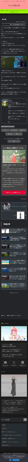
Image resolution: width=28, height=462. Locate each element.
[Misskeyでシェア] (23, 381)
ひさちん (10, 101)
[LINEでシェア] (23, 385)
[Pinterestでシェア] (8, 389)
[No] (26, 457)
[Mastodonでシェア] (11, 381)
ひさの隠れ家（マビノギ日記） (8, 126)
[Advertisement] (14, 303)
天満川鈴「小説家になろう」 (9, 438)
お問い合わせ (5, 445)
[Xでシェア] (5, 381)
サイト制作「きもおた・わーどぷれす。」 (12, 435)
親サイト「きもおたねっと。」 (9, 432)
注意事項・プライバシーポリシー (10, 442)
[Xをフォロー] (9, 122)
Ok (10, 460)
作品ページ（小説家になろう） (14, 192)
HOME (3, 425)
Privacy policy (16, 460)
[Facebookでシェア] (5, 385)
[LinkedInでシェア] (14, 389)
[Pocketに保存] (17, 385)
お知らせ (4, 428)
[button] (18, 134)
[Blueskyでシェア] (17, 381)
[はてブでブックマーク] (11, 385)
